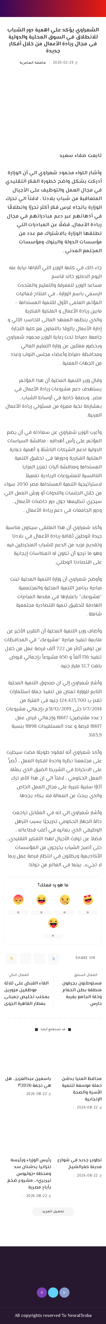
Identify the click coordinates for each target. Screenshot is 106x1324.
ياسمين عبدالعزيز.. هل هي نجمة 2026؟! (28, 1082)
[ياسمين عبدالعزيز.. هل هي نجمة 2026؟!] (27, 1055)
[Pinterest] (25, 958)
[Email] (11, 958)
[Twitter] (39, 958)
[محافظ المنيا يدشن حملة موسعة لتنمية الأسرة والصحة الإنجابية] (78, 1055)
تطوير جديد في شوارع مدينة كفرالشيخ (79, 1164)
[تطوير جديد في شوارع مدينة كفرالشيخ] (78, 1136)
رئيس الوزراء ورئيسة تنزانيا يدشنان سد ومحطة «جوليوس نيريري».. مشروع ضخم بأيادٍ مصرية (29, 1174)
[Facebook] (53, 958)
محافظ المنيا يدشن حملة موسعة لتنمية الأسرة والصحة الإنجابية (82, 1089)
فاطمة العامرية (33, 63)
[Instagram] (42, 1292)
